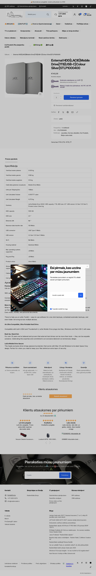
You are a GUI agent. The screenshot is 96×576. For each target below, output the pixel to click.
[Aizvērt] (87, 266)
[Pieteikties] (80, 295)
